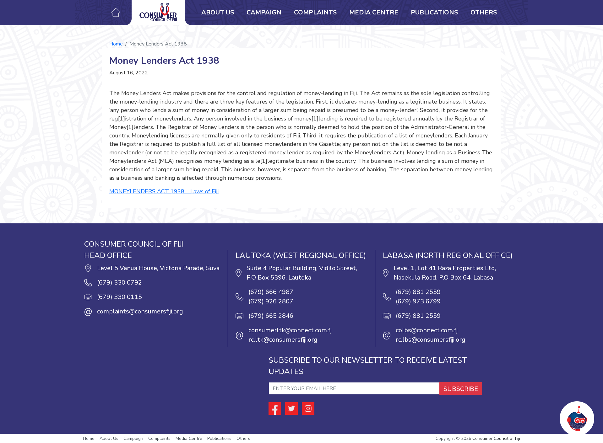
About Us (217, 12)
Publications (434, 12)
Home (116, 43)
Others (483, 12)
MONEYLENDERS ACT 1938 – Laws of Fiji (164, 191)
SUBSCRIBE (460, 389)
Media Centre (373, 12)
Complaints (315, 12)
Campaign (264, 12)
